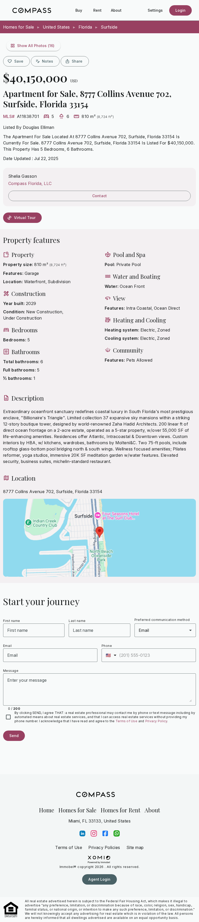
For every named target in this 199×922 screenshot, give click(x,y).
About (152, 810)
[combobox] (165, 630)
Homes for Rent (120, 810)
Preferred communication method (162, 620)
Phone (107, 646)
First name (11, 621)
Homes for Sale (19, 27)
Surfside (108, 27)
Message (10, 671)
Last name (77, 621)
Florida (85, 27)
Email (7, 646)
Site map (135, 847)
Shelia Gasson (22, 176)
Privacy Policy (156, 721)
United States (56, 27)
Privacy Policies (104, 847)
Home (46, 810)
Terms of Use (126, 721)
